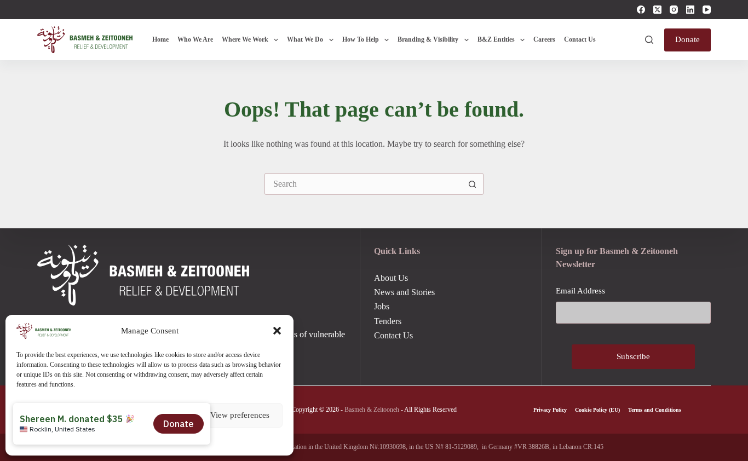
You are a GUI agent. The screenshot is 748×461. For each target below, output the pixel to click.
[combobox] (363, 184)
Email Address (580, 290)
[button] (277, 330)
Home (160, 39)
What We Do (305, 39)
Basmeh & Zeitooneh (371, 409)
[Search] (649, 40)
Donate (687, 39)
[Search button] (472, 184)
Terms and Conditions (654, 410)
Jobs (381, 306)
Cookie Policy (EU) (597, 410)
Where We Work (245, 39)
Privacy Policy (550, 410)
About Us (391, 278)
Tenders (387, 321)
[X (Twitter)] (657, 9)
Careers (544, 39)
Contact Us (580, 39)
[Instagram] (674, 9)
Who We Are (195, 39)
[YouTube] (707, 9)
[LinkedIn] (690, 9)
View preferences (239, 415)
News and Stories (404, 292)
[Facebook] (641, 9)
